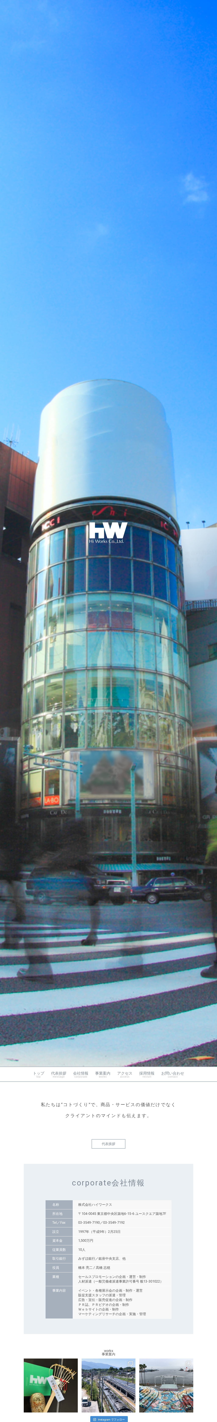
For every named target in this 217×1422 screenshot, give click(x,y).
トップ (38, 1074)
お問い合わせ (172, 1074)
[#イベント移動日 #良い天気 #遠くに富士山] (109, 1385)
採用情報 (146, 1074)
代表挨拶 (58, 1074)
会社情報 (80, 1074)
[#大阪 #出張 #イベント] (166, 1385)
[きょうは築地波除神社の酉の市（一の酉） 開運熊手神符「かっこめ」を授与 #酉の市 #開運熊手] (51, 1385)
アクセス (124, 1074)
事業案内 (102, 1074)
